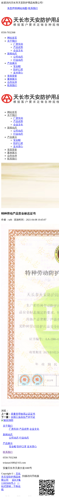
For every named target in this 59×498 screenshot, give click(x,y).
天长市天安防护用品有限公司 (11, 476)
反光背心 (18, 72)
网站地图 (22, 8)
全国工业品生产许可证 (23, 417)
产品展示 (12, 63)
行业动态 (18, 60)
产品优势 (18, 47)
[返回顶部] (7, 420)
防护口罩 (18, 69)
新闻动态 (12, 53)
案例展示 (12, 79)
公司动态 (18, 57)
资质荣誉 (12, 76)
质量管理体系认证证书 (23, 414)
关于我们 (12, 41)
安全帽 (17, 66)
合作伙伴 (12, 82)
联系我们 (33, 8)
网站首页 (12, 37)
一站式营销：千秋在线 (11, 486)
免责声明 (12, 8)
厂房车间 (18, 44)
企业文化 (18, 50)
